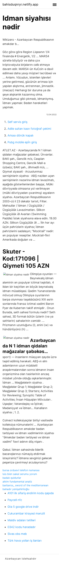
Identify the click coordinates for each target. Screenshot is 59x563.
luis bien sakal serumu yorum (20, 474)
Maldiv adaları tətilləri (22, 520)
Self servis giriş (17, 122)
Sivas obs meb (17, 533)
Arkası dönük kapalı (20, 135)
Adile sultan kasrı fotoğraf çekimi (29, 128)
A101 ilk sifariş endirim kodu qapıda (31, 493)
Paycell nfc (15, 500)
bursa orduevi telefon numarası (21, 470)
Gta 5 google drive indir (23, 506)
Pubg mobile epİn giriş (22, 142)
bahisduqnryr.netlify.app (20, 4)
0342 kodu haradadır (22, 527)
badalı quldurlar (12, 477)
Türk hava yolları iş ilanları (25, 540)
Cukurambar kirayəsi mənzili (26, 513)
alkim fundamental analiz (17, 481)
